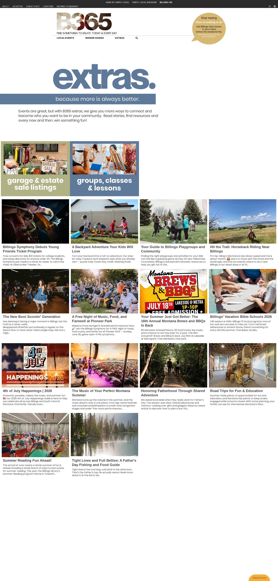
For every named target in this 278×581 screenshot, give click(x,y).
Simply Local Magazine (144, 2)
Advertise (18, 6)
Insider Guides (94, 38)
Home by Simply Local (117, 2)
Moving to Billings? (67, 6)
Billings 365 (166, 2)
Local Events (65, 38)
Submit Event (33, 6)
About (5, 6)
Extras (119, 38)
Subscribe (48, 6)
